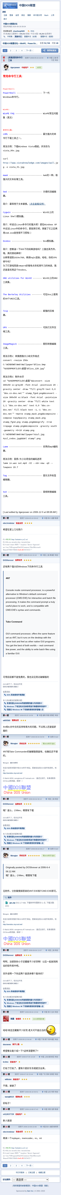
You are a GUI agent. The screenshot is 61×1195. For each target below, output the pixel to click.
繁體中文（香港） (47, 37)
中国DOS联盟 (37, 1186)
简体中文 (18, 37)
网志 (23, 15)
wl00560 (6, 720)
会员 (17, 15)
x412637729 (8, 1114)
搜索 (29, 15)
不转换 (9, 37)
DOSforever (8, 560)
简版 (46, 1186)
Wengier (14, 743)
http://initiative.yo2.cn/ (19, 539)
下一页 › (29, 51)
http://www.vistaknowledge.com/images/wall (28, 163)
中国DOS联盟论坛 (10, 24)
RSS (32, 31)
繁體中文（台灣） (31, 37)
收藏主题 (41, 1172)
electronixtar (8, 523)
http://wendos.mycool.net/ (12, 773)
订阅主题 (31, 1172)
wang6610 (9, 1097)
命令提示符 (37, 15)
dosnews (7, 1044)
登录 (11, 15)
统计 (5, 19)
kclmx (5, 1062)
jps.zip (12, 903)
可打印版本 (20, 1172)
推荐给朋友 (51, 50)
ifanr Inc (30, 1191)
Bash (46, 15)
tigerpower (15, 67)
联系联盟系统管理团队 (21, 1186)
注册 (5, 15)
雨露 (12, 1019)
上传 (52, 15)
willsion (8, 1079)
